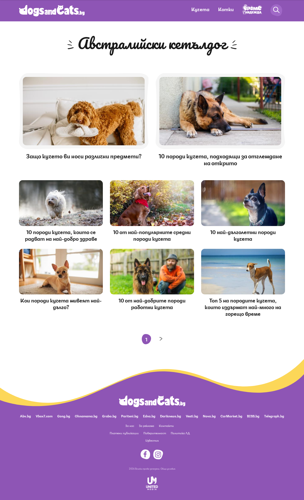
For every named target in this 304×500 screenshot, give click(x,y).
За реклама (146, 426)
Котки (226, 8)
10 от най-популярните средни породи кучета (152, 235)
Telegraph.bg (274, 415)
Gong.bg (63, 415)
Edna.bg (149, 415)
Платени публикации (124, 433)
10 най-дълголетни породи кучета (243, 235)
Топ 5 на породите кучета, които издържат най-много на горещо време (243, 306)
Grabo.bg (109, 415)
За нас (129, 426)
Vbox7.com (44, 415)
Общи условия (168, 468)
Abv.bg (25, 415)
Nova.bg (209, 415)
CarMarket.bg (231, 415)
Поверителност (154, 433)
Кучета (200, 8)
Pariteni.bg (129, 415)
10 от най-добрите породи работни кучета (152, 303)
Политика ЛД (180, 433)
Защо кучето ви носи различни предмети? (84, 155)
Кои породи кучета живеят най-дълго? (61, 303)
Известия (152, 440)
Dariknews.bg (170, 415)
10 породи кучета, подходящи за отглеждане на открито (220, 158)
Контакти (166, 426)
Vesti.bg (192, 415)
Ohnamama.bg (86, 415)
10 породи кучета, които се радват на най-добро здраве (61, 235)
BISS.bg (253, 415)
